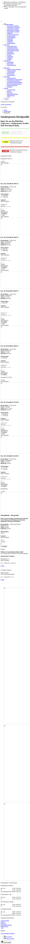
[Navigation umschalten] (1, 21)
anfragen (4, 213)
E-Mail (2, 566)
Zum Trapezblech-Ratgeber (7, 933)
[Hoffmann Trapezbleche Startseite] (15, 15)
